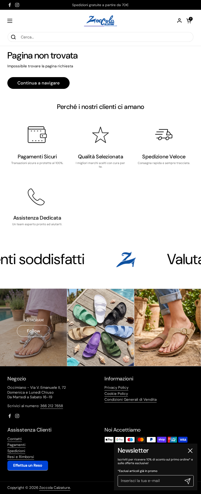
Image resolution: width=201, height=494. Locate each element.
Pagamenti (16, 444)
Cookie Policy (116, 393)
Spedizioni (16, 450)
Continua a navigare (38, 83)
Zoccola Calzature (54, 487)
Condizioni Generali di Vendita (130, 399)
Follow (33, 331)
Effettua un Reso (27, 465)
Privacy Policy (116, 387)
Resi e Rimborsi (20, 456)
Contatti (14, 438)
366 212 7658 (51, 405)
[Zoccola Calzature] (100, 20)
